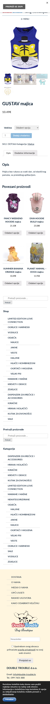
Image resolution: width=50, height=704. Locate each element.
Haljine (15, 358)
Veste (14, 353)
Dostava (16, 577)
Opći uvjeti (17, 593)
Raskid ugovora (21, 598)
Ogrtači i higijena (21, 368)
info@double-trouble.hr (24, 674)
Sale (10, 419)
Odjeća (12, 338)
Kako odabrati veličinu (25, 603)
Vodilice (13, 332)
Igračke (12, 403)
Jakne (14, 347)
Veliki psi (16, 374)
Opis (8, 153)
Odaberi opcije (12, 233)
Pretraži (7, 302)
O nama (15, 582)
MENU (26, 19)
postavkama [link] (8, 694)
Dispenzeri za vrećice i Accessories (21, 396)
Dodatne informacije (25, 153)
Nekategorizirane (19, 499)
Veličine (8, 128)
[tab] (8, 153)
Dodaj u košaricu (21, 135)
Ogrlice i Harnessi (19, 327)
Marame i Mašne (17, 379)
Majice (31, 144)
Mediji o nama (19, 587)
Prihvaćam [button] (9, 699)
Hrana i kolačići (18, 408)
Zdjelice (13, 389)
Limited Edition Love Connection (20, 320)
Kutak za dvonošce (20, 414)
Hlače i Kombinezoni (23, 363)
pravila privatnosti (26, 650)
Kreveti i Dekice (17, 384)
